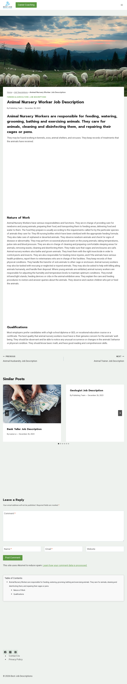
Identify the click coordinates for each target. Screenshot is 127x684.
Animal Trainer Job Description (109, 359)
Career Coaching (26, 5)
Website (91, 549)
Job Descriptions (21, 92)
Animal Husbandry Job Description (20, 359)
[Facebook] (5, 652)
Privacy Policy (16, 659)
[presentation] (32, 404)
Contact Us (14, 656)
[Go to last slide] (7, 413)
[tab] (58, 443)
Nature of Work (19, 590)
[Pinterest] (15, 652)
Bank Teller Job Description (24, 429)
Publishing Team (15, 108)
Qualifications (19, 594)
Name (8, 549)
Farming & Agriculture (18, 97)
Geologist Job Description (86, 390)
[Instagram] (10, 652)
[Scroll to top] (120, 676)
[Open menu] (121, 5)
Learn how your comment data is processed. (65, 565)
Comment (10, 513)
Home (9, 92)
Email (49, 549)
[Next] (120, 413)
